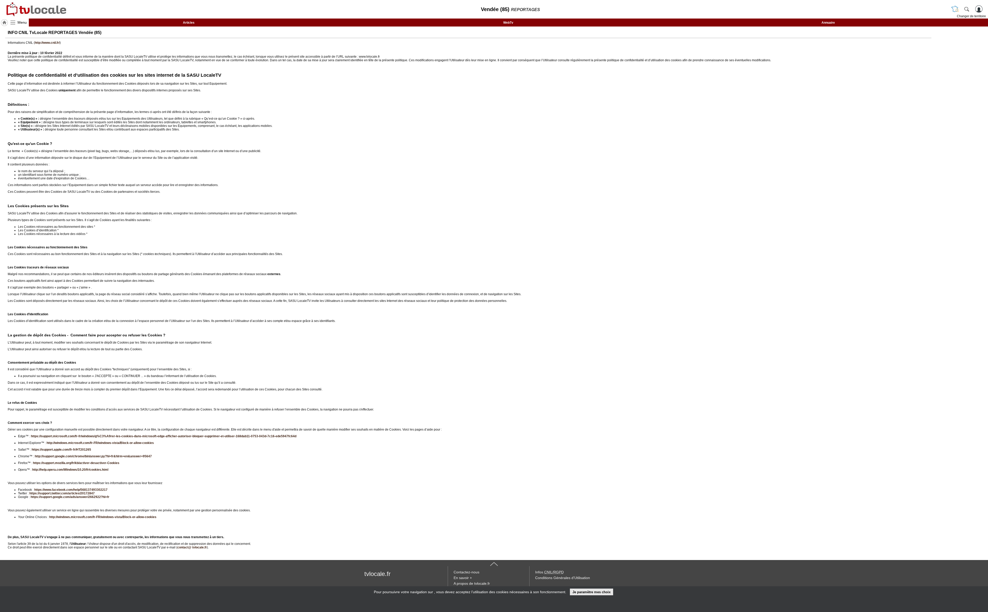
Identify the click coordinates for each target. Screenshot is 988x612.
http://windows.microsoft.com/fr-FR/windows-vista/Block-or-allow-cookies (100, 443)
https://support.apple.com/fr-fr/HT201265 (61, 449)
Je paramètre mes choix (591, 592)
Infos (549, 572)
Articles (189, 22)
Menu (22, 22)
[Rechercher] (967, 9)
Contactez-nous (466, 572)
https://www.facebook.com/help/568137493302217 (71, 490)
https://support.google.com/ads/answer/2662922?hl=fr (70, 497)
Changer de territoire (971, 16)
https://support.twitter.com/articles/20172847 (62, 493)
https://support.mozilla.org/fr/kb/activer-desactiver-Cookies (76, 463)
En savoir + (463, 578)
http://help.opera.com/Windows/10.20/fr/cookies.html (70, 469)
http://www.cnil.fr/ (47, 43)
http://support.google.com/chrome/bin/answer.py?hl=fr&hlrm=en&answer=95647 (93, 456)
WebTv (508, 22)
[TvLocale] (35, 9)
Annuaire (828, 22)
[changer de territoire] (955, 9)
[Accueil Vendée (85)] (4, 22)
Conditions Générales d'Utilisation (562, 578)
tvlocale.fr (377, 573)
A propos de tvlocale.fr (472, 583)
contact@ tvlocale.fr (192, 547)
